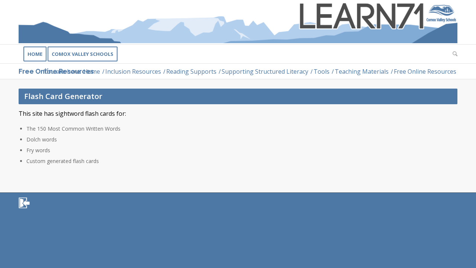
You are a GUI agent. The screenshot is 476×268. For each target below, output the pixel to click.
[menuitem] (35, 54)
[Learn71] (238, 22)
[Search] (452, 54)
